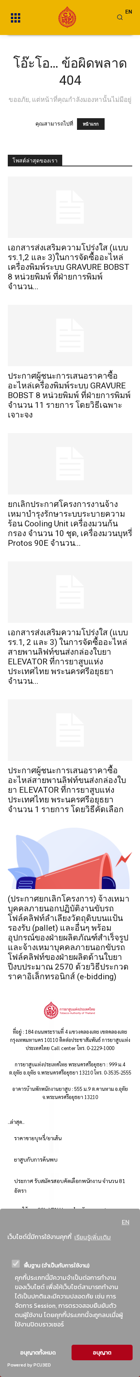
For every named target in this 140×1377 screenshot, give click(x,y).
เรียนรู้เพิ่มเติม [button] (92, 1237)
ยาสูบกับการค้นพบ (36, 1159)
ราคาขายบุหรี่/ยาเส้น (37, 1137)
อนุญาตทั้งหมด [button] (38, 1352)
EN (126, 1222)
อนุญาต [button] (102, 1352)
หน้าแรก (91, 124)
